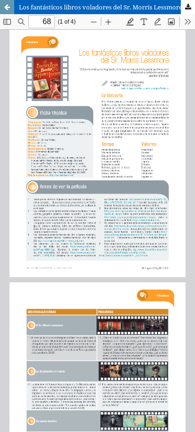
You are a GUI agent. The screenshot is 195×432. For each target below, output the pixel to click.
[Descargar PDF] (188, 7)
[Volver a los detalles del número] (7, 7)
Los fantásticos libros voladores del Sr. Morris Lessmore (100, 7)
